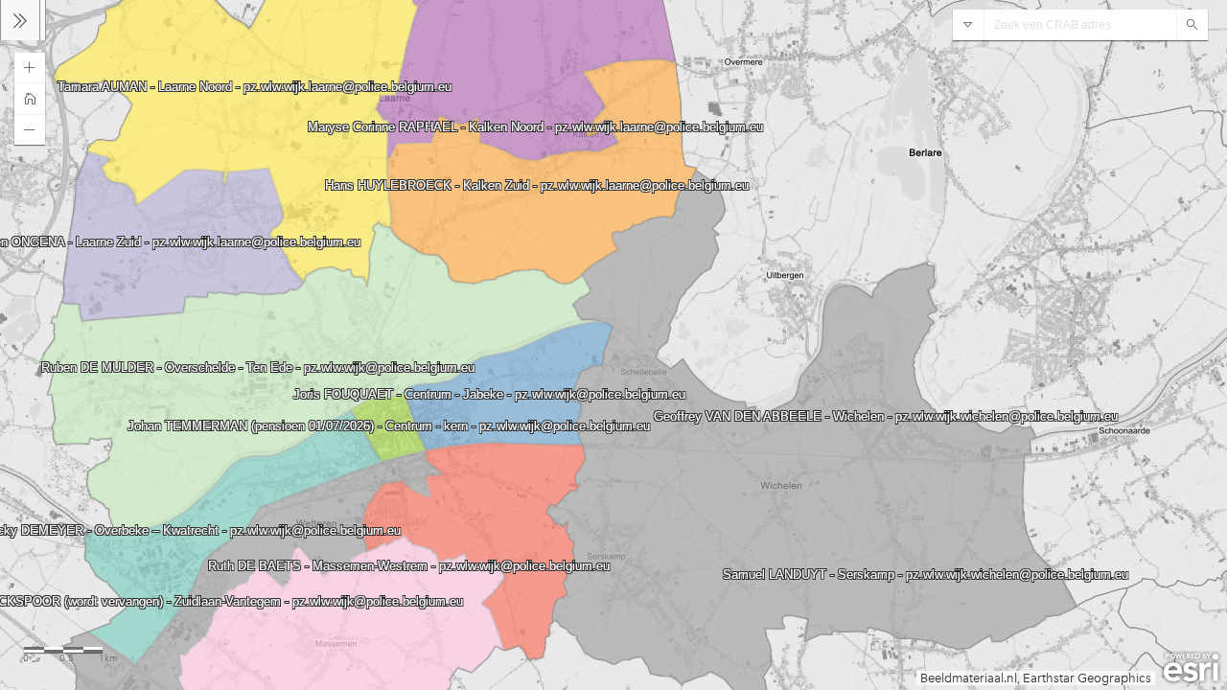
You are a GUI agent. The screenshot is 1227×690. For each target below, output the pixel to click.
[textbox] (1080, 25)
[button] (29, 68)
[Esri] (1191, 668)
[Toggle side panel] (20, 20)
